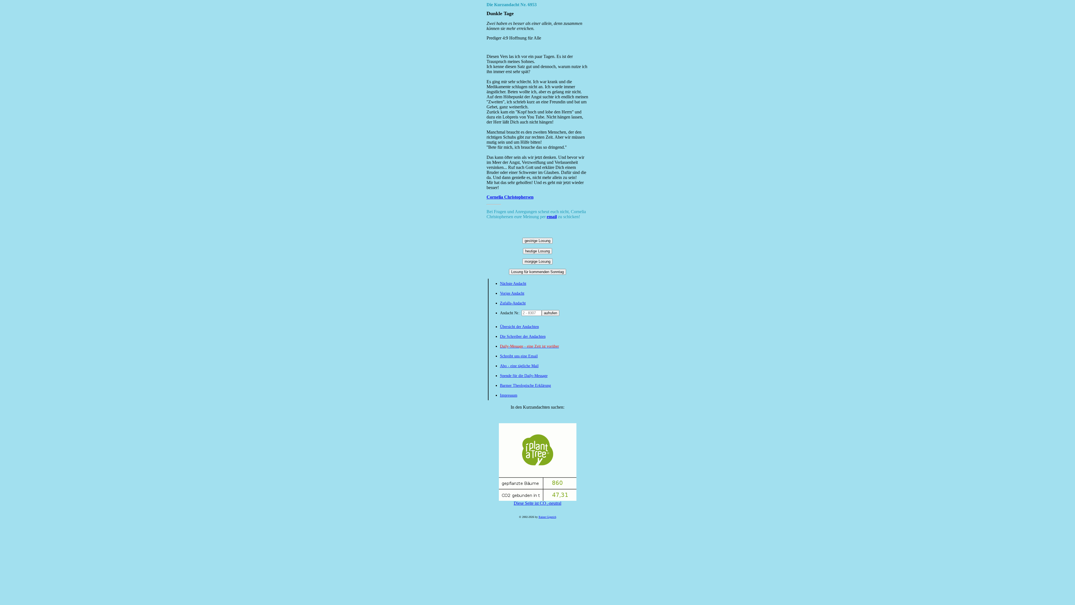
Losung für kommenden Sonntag (537, 272)
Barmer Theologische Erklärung (525, 385)
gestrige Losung (537, 241)
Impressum (508, 395)
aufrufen (550, 313)
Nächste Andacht (513, 283)
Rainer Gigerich (547, 516)
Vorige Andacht (512, 293)
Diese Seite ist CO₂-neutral (537, 503)
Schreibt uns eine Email (519, 356)
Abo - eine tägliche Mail (519, 366)
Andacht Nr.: (511, 313)
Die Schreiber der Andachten (523, 336)
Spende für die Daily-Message (524, 376)
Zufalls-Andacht (513, 303)
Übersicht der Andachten (519, 327)
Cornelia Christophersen (510, 197)
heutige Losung (537, 251)
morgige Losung (537, 261)
